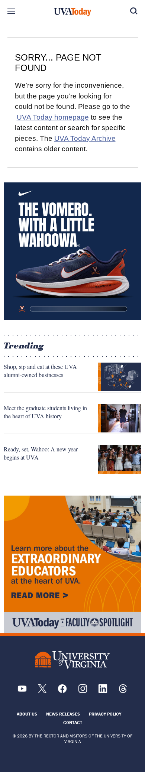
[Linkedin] (102, 691)
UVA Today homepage (53, 117)
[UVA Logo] (72, 660)
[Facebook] (62, 691)
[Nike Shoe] (72, 251)
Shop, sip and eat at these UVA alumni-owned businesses (40, 371)
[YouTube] (22, 691)
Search (134, 11)
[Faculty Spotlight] (72, 564)
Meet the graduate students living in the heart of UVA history (45, 412)
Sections (11, 11)
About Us (27, 714)
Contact (72, 722)
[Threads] (123, 691)
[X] (42, 691)
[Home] (72, 12)
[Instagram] (82, 691)
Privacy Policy (105, 714)
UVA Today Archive (85, 138)
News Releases (63, 714)
